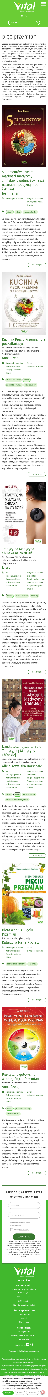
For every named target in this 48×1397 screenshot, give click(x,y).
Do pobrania (24, 1339)
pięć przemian (17, 199)
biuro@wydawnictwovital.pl (24, 1305)
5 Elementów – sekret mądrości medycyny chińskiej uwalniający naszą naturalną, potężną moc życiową (23, 180)
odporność (32, 964)
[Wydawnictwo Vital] (24, 6)
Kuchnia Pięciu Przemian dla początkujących (23, 341)
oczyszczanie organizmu (16, 964)
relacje (18, 212)
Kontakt (24, 1318)
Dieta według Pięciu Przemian (17, 932)
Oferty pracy (24, 1322)
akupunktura (31, 576)
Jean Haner (10, 193)
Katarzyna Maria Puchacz (21, 942)
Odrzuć (20, 1393)
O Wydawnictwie (24, 1314)
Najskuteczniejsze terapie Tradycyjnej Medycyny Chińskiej (21, 750)
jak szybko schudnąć (13, 385)
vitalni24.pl (21, 1351)
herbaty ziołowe (22, 596)
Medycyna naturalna (34, 199)
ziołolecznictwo (11, 585)
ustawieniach (31, 1388)
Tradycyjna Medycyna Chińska (34, 203)
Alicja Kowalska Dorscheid (22, 766)
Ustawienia (32, 1393)
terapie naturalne (30, 212)
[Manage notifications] (43, 1392)
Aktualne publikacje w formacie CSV (24, 1335)
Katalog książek (24, 1332)
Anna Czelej (11, 358)
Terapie (8, 199)
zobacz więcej (37, 265)
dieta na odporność (13, 380)
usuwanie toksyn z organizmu (17, 800)
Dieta (29, 363)
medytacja (16, 579)
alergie (8, 794)
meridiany (34, 596)
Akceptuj (8, 1393)
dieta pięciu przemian (35, 366)
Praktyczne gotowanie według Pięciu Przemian (20, 1076)
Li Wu (6, 567)
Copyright (23, 1362)
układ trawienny (30, 385)
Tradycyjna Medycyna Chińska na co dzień (18, 551)
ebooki (9, 212)
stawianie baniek (12, 781)
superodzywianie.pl (32, 1351)
